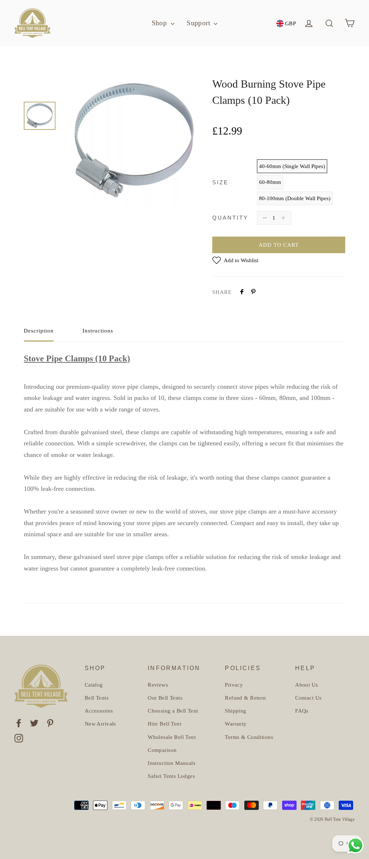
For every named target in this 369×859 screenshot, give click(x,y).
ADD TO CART (279, 245)
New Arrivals (100, 724)
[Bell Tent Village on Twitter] (34, 722)
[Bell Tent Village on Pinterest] (50, 722)
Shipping (235, 711)
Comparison (162, 750)
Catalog (94, 685)
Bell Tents (96, 698)
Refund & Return (245, 698)
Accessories (99, 711)
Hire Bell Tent (164, 724)
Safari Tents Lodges (171, 776)
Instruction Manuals (171, 763)
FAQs (301, 711)
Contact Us (308, 698)
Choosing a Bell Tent (173, 711)
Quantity (230, 218)
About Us (306, 685)
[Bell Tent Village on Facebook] (18, 722)
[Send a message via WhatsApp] (355, 845)
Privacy (234, 685)
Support (199, 23)
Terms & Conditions (249, 737)
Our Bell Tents (165, 698)
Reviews (158, 685)
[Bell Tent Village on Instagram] (18, 738)
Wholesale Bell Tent (172, 737)
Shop (160, 23)
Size (220, 182)
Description (39, 331)
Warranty (235, 724)
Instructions (98, 331)
